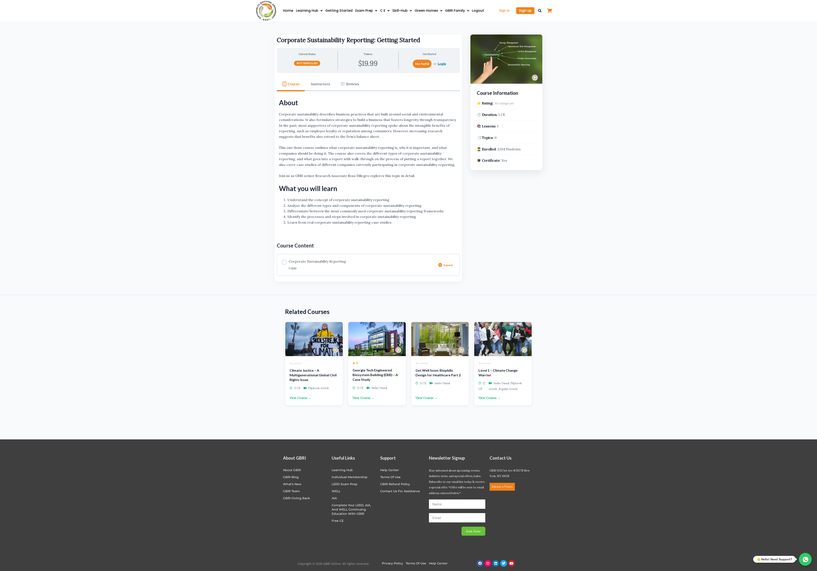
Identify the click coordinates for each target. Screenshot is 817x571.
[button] (539, 10)
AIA (334, 498)
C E (382, 10)
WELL (336, 491)
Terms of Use (390, 477)
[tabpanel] (368, 163)
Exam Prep (364, 10)
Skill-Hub (400, 10)
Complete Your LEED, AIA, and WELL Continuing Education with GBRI (351, 509)
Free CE (338, 521)
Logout (478, 10)
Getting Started (339, 10)
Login (442, 64)
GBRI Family (455, 10)
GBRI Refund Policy (395, 484)
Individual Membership (349, 477)
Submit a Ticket (502, 487)
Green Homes (426, 10)
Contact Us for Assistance (400, 491)
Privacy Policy (392, 563)
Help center (389, 470)
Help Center (438, 563)
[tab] (291, 83)
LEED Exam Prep (344, 484)
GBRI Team (291, 491)
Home (288, 10)
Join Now (473, 531)
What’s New (292, 484)
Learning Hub (307, 10)
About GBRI (292, 470)
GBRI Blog (291, 477)
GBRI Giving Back (296, 498)
